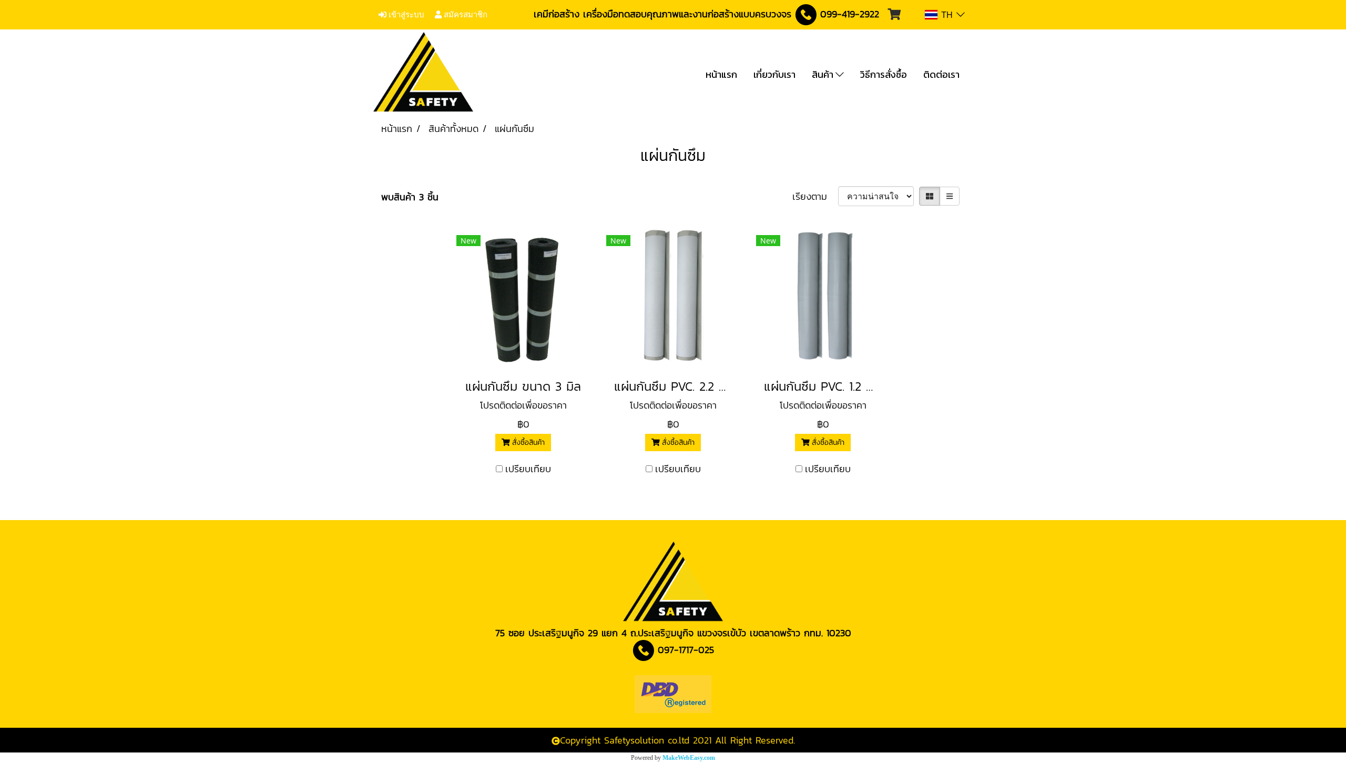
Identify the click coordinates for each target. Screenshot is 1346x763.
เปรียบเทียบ (528, 469)
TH (946, 14)
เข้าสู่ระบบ (405, 14)
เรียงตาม (815, 196)
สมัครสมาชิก (464, 14)
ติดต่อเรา (941, 74)
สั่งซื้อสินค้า (527, 442)
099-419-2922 (849, 14)
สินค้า (823, 74)
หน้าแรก (721, 74)
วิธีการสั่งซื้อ (883, 74)
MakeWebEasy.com (688, 757)
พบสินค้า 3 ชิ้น (410, 197)
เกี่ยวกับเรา (774, 74)
